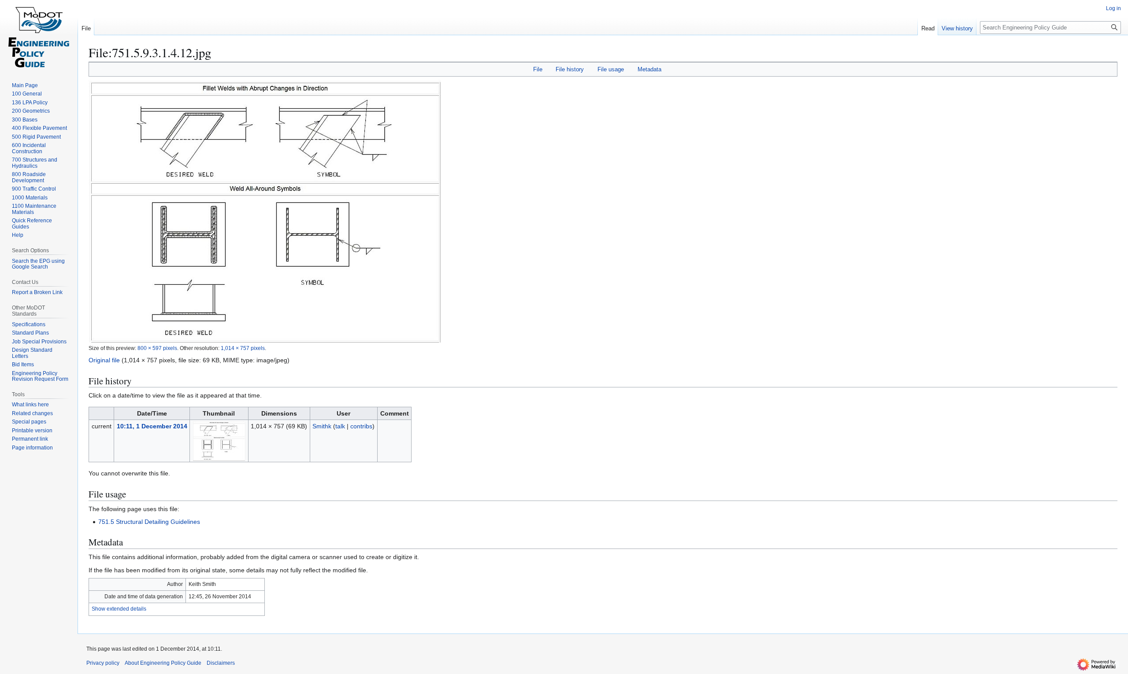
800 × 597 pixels (157, 348)
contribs (361, 426)
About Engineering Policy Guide (163, 663)
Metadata (649, 69)
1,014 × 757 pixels (243, 348)
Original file (104, 360)
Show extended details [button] (119, 609)
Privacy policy (102, 663)
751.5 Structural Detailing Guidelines (149, 521)
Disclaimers (221, 663)
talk (340, 426)
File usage (610, 69)
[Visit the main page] (39, 35)
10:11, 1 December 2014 (152, 426)
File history (570, 69)
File (537, 69)
